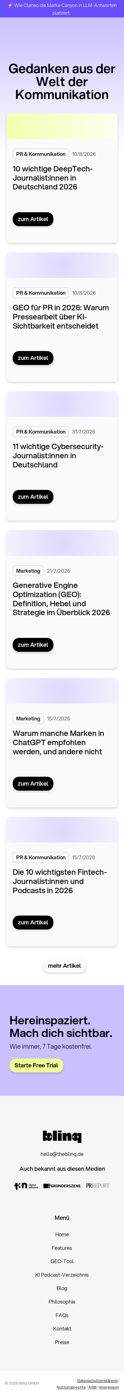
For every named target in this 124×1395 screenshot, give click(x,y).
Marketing (28, 570)
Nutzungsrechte (71, 1387)
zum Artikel (33, 219)
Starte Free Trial (36, 1065)
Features (62, 1247)
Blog (62, 1288)
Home (62, 1234)
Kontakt (62, 1328)
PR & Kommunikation (40, 153)
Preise (62, 1342)
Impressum (109, 1387)
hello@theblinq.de (62, 1153)
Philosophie (62, 1301)
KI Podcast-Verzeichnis (62, 1274)
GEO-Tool (62, 1261)
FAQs (62, 1315)
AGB (92, 1387)
